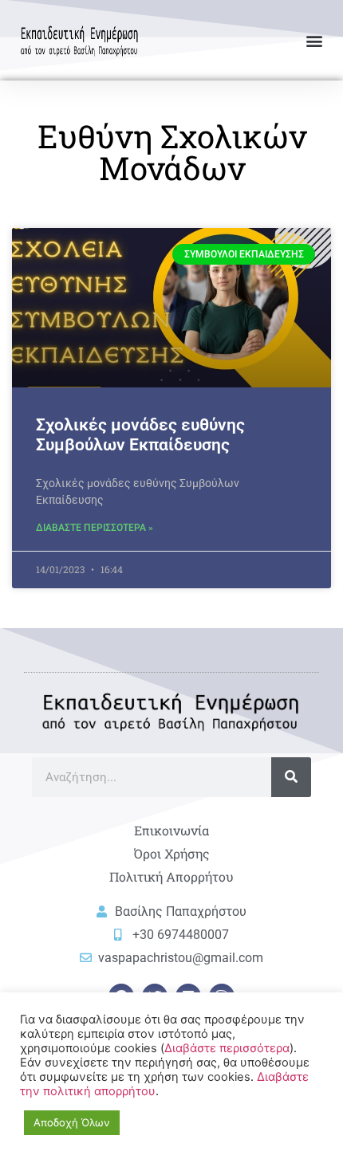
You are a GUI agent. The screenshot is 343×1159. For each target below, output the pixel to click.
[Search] (291, 777)
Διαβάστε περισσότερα (227, 1048)
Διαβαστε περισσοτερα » (94, 527)
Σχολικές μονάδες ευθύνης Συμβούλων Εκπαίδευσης (140, 434)
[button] (314, 40)
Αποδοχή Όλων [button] (72, 1122)
